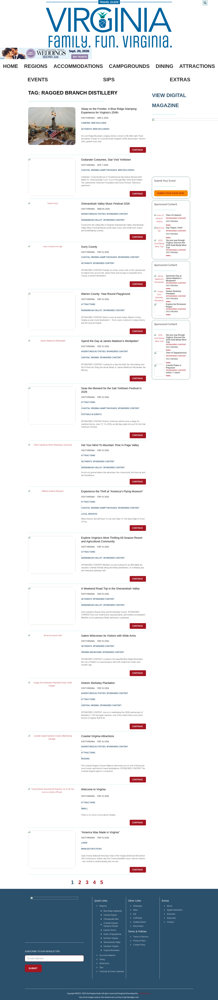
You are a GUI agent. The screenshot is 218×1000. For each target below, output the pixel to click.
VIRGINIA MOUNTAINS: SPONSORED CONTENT (102, 652)
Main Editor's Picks (91, 849)
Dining (164, 66)
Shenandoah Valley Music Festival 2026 (105, 203)
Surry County (89, 246)
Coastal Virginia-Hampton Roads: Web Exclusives (107, 170)
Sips (109, 79)
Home (10, 66)
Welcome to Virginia (93, 789)
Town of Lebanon (174, 215)
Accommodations (78, 66)
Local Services (89, 514)
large (84, 843)
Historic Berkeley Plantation (98, 683)
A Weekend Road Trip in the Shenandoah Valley (110, 588)
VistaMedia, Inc (144, 993)
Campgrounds (129, 66)
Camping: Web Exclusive (93, 123)
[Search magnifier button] (205, 3)
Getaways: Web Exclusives (95, 129)
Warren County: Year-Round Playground (105, 293)
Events (38, 79)
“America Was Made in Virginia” (100, 832)
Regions (35, 66)
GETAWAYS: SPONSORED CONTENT (97, 263)
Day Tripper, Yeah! (174, 228)
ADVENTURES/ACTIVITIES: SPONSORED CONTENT (104, 214)
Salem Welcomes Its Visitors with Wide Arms (109, 635)
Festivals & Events (91, 414)
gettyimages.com (131, 997)
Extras (180, 79)
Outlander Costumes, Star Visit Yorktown (106, 159)
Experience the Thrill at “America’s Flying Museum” (112, 491)
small (84, 808)
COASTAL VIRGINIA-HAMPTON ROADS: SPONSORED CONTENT (110, 257)
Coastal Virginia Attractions (97, 736)
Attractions (88, 304)
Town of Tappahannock (176, 353)
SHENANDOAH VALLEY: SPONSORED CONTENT (103, 220)
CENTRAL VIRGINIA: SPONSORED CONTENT (101, 357)
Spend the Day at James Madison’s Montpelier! (110, 341)
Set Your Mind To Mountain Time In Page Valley (110, 445)
